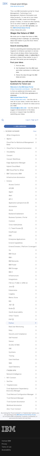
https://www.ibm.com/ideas (20, 89)
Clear (34, 131)
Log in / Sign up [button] (31, 120)
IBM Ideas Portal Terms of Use (26, 415)
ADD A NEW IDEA (20, 126)
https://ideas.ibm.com (18, 99)
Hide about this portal (17, 6)
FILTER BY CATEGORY (12, 131)
